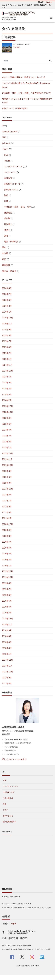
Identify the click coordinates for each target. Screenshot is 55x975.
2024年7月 (7, 377)
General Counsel (9, 131)
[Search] (50, 61)
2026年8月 (7, 288)
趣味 (6, 236)
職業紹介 (8, 213)
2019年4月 (7, 607)
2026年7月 (7, 294)
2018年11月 (7, 624)
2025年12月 (7, 318)
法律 (6, 201)
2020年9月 (7, 530)
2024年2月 (7, 400)
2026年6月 (7, 300)
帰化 (4, 247)
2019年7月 (7, 589)
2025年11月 (7, 324)
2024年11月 (7, 365)
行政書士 (8, 224)
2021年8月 (7, 495)
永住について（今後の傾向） (15, 108)
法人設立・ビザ (9, 792)
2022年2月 (7, 483)
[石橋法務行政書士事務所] (19, 13)
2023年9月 (7, 418)
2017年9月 (7, 678)
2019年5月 (7, 601)
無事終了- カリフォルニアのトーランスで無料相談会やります (27, 101)
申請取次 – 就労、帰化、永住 (17, 207)
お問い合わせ (8, 816)
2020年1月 (7, 565)
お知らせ (6, 143)
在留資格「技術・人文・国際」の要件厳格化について (26, 93)
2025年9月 (7, 329)
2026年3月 (7, 306)
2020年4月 (7, 560)
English (49, 2)
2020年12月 (7, 524)
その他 (7, 161)
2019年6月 (7, 595)
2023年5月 (7, 430)
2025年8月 (7, 335)
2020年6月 (7, 548)
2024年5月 (7, 383)
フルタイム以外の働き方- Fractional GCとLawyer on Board (26, 85)
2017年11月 (7, 666)
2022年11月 (7, 459)
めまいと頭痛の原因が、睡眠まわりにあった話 (23, 77)
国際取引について (12, 184)
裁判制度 (6, 265)
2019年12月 (7, 571)
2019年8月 (7, 583)
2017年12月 (7, 660)
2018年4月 (7, 642)
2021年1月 (7, 518)
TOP (4, 780)
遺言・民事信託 (11, 241)
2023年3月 (7, 436)
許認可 (7, 230)
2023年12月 (7, 406)
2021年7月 (7, 501)
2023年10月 (7, 412)
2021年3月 (7, 512)
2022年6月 (7, 477)
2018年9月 (7, 630)
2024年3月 (7, 394)
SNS (4, 137)
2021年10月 (7, 489)
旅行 (6, 195)
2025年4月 (7, 347)
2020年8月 (7, 536)
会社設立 (8, 178)
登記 (4, 259)
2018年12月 (7, 619)
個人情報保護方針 (9, 822)
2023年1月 (7, 447)
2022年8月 (7, 471)
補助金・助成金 (9, 271)
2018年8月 (7, 636)
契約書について (11, 189)
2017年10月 (7, 672)
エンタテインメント (13, 166)
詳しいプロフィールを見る (14, 759)
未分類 (5, 253)
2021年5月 (7, 506)
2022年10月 (7, 465)
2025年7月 (7, 341)
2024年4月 (7, 388)
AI (3, 126)
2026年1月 (7, 312)
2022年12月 (7, 453)
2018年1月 (7, 654)
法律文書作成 (8, 798)
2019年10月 (7, 577)
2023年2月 (7, 442)
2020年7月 (7, 542)
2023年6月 (7, 424)
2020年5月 (7, 554)
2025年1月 (7, 359)
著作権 (7, 218)
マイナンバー (10, 172)
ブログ (5, 149)
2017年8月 (7, 683)
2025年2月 (7, 353)
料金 (4, 804)
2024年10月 (7, 371)
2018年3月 (7, 648)
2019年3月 (7, 613)
